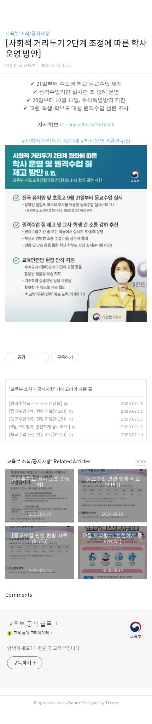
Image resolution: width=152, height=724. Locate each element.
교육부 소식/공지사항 (27, 33)
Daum (74, 702)
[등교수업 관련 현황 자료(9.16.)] (37, 411)
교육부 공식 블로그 (32, 624)
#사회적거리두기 (42, 141)
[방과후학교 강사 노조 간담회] (35, 403)
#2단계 (71, 141)
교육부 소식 (21, 389)
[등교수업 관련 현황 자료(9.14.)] (37, 434)
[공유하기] (32, 357)
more (141, 461)
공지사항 (45, 389)
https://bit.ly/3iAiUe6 (91, 124)
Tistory (111, 702)
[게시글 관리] (40, 357)
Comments (18, 595)
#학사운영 (93, 141)
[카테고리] (8, 8)
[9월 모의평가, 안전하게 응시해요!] (39, 426)
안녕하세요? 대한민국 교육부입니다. (44, 648)
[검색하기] (143, 8)
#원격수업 (118, 141)
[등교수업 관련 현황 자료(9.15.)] (37, 419)
